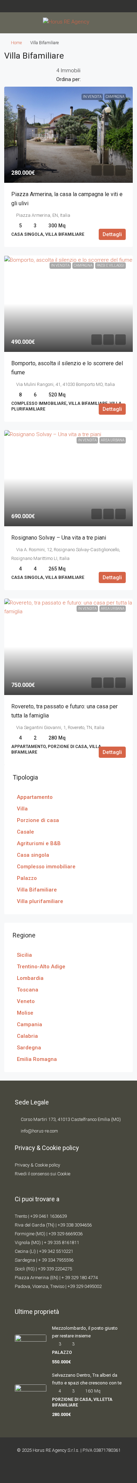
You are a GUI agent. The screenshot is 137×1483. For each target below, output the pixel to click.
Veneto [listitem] (26, 1001)
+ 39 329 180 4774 (79, 1277)
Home (16, 42)
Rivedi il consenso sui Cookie (42, 1173)
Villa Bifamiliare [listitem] (37, 890)
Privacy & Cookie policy (37, 1165)
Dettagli (112, 234)
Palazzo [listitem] (27, 878)
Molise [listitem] (25, 1013)
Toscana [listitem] (27, 990)
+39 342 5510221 (56, 1251)
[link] (68, 135)
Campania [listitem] (29, 1024)
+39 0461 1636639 (48, 1216)
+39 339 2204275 (55, 1268)
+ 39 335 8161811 (61, 1242)
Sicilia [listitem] (24, 955)
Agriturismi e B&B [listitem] (39, 843)
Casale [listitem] (25, 832)
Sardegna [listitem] (29, 1047)
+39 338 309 (70, 1225)
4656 (87, 1225)
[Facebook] (50, 1470)
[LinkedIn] (86, 1470)
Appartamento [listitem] (35, 797)
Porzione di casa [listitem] (38, 820)
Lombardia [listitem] (30, 978)
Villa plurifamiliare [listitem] (40, 901)
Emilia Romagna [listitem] (37, 1059)
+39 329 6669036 (65, 1233)
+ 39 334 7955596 (55, 1260)
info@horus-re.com (39, 1131)
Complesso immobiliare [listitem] (46, 866)
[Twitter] (62, 1470)
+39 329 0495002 (84, 1286)
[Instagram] (74, 1470)
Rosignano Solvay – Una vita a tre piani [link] (58, 537)
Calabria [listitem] (27, 1036)
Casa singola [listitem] (33, 855)
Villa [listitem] (22, 809)
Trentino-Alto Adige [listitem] (41, 966)
